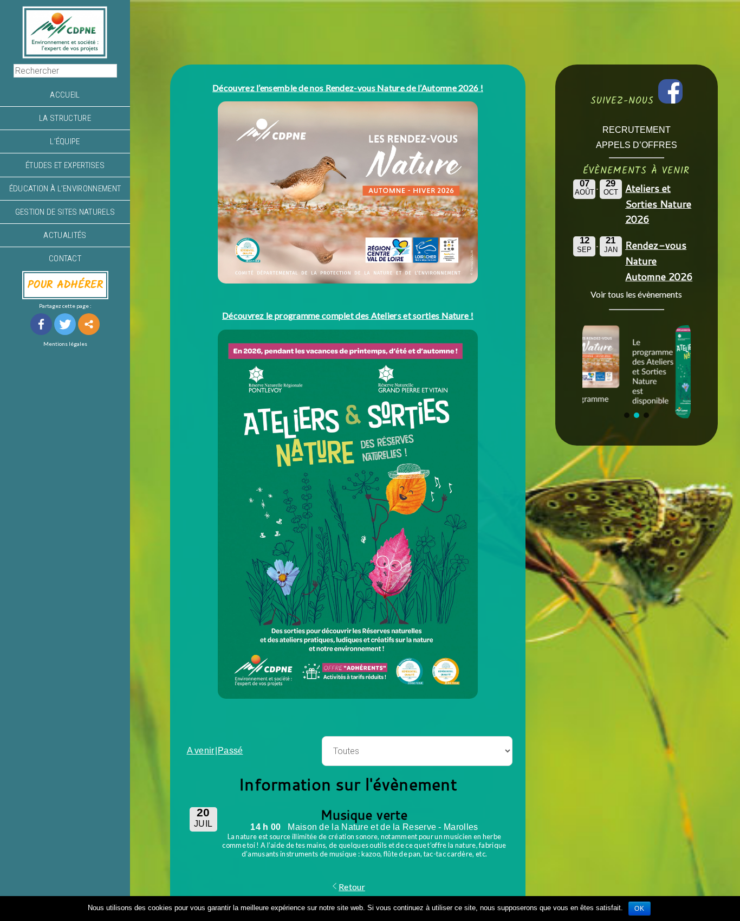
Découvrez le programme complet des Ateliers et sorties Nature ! (347, 315)
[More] (89, 324)
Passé (230, 750)
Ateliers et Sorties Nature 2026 (658, 204)
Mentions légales (65, 343)
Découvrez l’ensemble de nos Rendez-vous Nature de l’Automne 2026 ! (347, 87)
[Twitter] (65, 324)
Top (714, 895)
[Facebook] (41, 324)
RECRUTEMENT (636, 129)
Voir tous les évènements (636, 294)
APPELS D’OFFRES (636, 145)
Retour (352, 886)
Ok (639, 908)
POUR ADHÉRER (65, 285)
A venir (201, 750)
